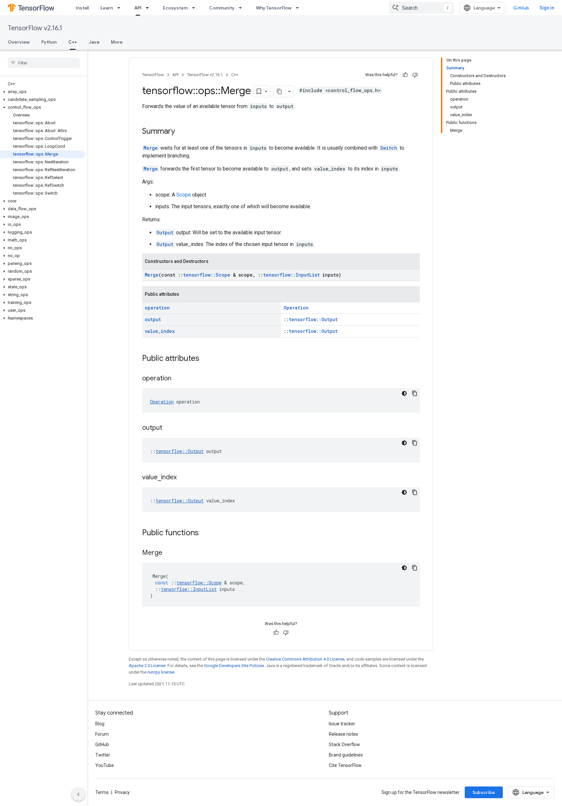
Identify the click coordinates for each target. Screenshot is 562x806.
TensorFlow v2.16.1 (35, 28)
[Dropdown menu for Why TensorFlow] (299, 8)
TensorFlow (153, 74)
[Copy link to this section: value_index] (183, 478)
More (117, 42)
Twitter (102, 755)
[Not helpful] (415, 75)
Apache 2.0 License (147, 665)
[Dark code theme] (404, 393)
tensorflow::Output (313, 319)
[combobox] (421, 8)
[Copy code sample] (414, 393)
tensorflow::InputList (291, 275)
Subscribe (484, 792)
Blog (99, 723)
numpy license (160, 672)
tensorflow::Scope (206, 275)
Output (164, 232)
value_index (160, 331)
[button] (42, 92)
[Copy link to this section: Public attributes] (205, 359)
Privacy (122, 792)
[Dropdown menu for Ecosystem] (195, 8)
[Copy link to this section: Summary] (181, 132)
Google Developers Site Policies (234, 665)
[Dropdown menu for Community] (242, 8)
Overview (19, 42)
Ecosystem (175, 8)
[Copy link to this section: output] (168, 428)
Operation (296, 308)
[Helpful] (405, 75)
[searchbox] (44, 63)
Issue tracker (342, 723)
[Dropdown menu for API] (149, 8)
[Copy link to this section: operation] (177, 379)
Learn (106, 8)
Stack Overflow (344, 744)
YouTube (104, 765)
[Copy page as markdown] (279, 91)
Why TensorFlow (273, 8)
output (153, 319)
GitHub (521, 8)
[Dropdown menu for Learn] (120, 8)
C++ (72, 42)
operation (157, 308)
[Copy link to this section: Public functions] (205, 533)
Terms (102, 792)
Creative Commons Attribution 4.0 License (305, 659)
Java (94, 42)
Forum (102, 734)
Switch (388, 148)
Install (82, 8)
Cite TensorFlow (345, 765)
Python (49, 42)
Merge (150, 148)
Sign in (547, 7)
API (137, 8)
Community (221, 8)
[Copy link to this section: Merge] (168, 553)
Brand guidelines (346, 755)
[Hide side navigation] (78, 794)
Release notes (343, 734)
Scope (183, 195)
